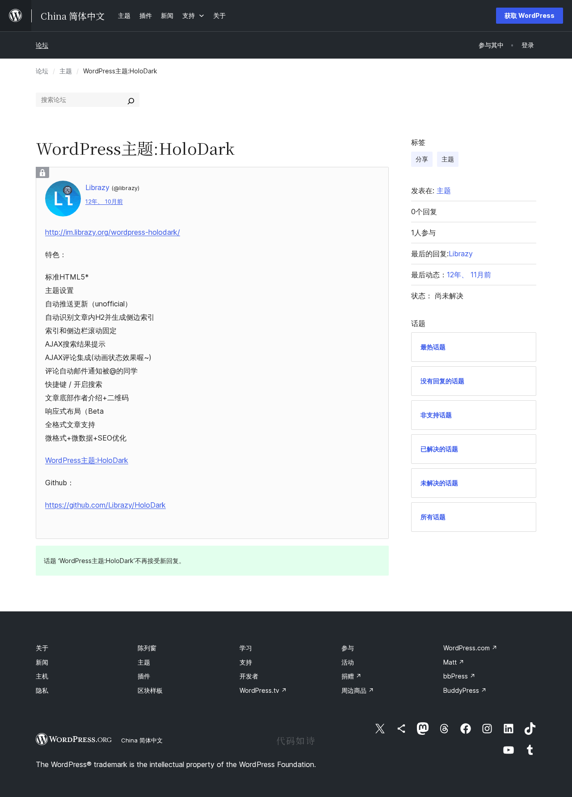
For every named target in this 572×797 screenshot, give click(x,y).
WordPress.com (470, 648)
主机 (42, 676)
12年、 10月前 (104, 201)
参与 (347, 648)
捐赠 (351, 676)
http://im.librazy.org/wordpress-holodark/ (112, 232)
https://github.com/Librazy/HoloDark (105, 504)
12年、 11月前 (469, 274)
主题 (65, 71)
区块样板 (150, 690)
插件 (144, 676)
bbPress (459, 676)
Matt (453, 662)
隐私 (42, 690)
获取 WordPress (530, 15)
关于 (42, 648)
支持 (246, 662)
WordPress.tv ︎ (263, 690)
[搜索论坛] (130, 100)
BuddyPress (465, 690)
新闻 (42, 662)
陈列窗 (147, 648)
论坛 (42, 45)
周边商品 (357, 690)
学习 (246, 648)
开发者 (249, 676)
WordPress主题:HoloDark (86, 460)
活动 (347, 662)
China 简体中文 (142, 740)
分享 (422, 159)
